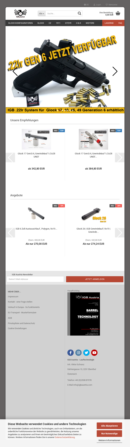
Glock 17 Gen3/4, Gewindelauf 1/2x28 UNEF (36, 155)
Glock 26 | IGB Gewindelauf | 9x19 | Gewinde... (93, 230)
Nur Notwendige (109, 433)
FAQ (120, 23)
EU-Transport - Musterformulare (22, 312)
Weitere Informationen (109, 440)
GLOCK (40, 23)
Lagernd (109, 23)
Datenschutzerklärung (65, 437)
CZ (50, 23)
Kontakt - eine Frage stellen (20, 302)
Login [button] (98, 5)
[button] (86, 4)
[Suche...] (79, 13)
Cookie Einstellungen (17, 328)
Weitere (90, 23)
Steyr (68, 23)
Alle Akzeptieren (109, 426)
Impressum (13, 296)
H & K (78, 23)
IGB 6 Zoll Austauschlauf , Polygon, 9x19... (36, 228)
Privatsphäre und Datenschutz (21, 323)
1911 (58, 23)
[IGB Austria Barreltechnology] (20, 13)
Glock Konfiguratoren (20, 23)
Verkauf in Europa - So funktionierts (24, 307)
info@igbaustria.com (82, 385)
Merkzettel (112, 5)
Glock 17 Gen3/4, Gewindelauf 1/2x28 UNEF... (93, 155)
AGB (10, 318)
